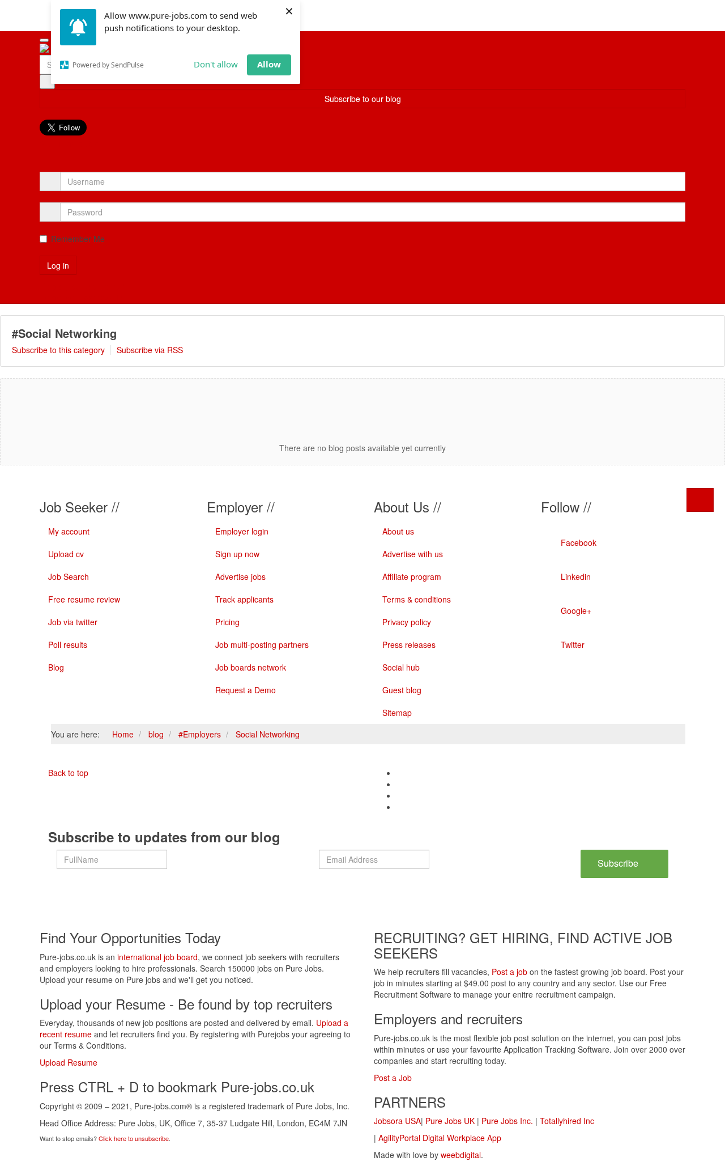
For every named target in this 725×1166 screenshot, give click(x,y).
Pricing (227, 621)
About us (398, 531)
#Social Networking (64, 333)
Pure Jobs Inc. (507, 1120)
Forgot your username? (82, 286)
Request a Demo (245, 690)
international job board (157, 957)
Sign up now (237, 553)
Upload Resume (68, 1062)
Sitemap (397, 712)
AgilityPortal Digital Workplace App (439, 1137)
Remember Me (78, 238)
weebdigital (461, 1154)
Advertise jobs (240, 576)
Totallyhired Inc (567, 1120)
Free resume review (84, 599)
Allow (269, 64)
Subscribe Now (618, 867)
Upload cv (66, 553)
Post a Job (393, 1077)
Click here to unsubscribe (134, 1138)
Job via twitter (72, 621)
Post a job (509, 971)
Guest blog (401, 690)
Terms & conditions (416, 599)
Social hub (401, 667)
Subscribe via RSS (150, 349)
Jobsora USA (397, 1120)
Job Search (68, 576)
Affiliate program (411, 576)
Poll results (67, 644)
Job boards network (250, 667)
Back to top (67, 772)
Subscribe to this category (58, 349)
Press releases (409, 644)
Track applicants (244, 599)
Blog (56, 667)
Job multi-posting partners (262, 644)
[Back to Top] (700, 500)
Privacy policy (406, 621)
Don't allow (216, 64)
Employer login (241, 531)
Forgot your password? (81, 297)
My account (68, 531)
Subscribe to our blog (363, 98)
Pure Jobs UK (450, 1120)
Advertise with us (412, 553)
